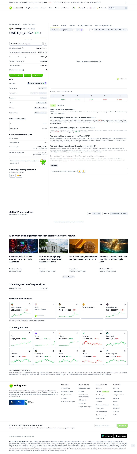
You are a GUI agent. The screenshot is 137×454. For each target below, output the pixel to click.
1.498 (25, 2)
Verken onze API (67, 91)
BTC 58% (80, 2)
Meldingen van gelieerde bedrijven (18, 214)
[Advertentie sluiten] (53, 305)
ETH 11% (86, 2)
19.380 (16, 2)
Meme (110, 160)
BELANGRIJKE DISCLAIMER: (18, 441)
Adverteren (13, 163)
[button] (41, 88)
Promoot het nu (39, 320)
